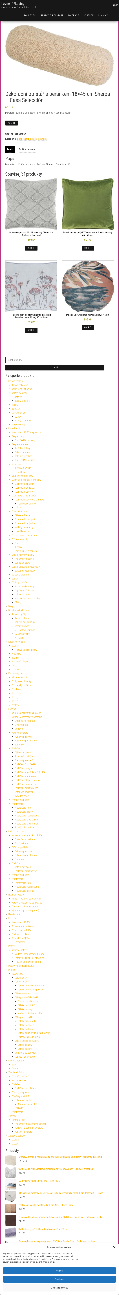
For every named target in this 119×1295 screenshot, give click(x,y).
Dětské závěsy (22, 993)
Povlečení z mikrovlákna (26, 788)
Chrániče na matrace (25, 720)
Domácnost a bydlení (18, 610)
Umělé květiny (18, 424)
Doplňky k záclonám (24, 590)
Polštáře (42, 138)
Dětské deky (21, 977)
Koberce (89, 15)
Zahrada (12, 1116)
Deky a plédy (17, 436)
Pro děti (12, 969)
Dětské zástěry (25, 1009)
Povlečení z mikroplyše (26, 784)
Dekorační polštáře (27, 138)
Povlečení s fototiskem (26, 776)
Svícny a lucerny (23, 420)
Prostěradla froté (23, 807)
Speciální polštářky (20, 938)
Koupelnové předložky (22, 475)
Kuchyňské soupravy (25, 487)
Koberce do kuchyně (25, 519)
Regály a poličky (22, 400)
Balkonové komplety (24, 586)
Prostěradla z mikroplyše (27, 827)
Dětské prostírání (26, 1005)
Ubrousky (16, 693)
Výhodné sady (22, 796)
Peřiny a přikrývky (23, 736)
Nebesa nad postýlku (25, 1056)
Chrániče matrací (19, 1076)
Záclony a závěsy (20, 582)
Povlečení (30, 15)
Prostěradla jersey (24, 811)
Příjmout (59, 1270)
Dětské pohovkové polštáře (31, 985)
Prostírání (16, 689)
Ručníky (103, 15)
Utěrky (18, 507)
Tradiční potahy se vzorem (24, 906)
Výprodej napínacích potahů (25, 910)
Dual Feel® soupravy (25, 440)
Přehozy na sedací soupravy (25, 535)
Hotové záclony (22, 594)
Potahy (11, 946)
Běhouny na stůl (19, 677)
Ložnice (12, 708)
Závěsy (18, 602)
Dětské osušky (25, 1044)
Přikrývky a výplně (20, 1096)
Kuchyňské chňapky (24, 483)
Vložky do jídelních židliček (31, 1013)
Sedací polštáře (22, 562)
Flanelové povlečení (24, 756)
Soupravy (19, 744)
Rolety (14, 1064)
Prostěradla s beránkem (26, 819)
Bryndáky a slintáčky (28, 1001)
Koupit (11, 122)
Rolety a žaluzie (16, 1060)
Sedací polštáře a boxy (22, 554)
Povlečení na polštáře (25, 1088)
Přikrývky (19, 1108)
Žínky (14, 665)
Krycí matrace (21, 724)
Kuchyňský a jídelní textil (23, 495)
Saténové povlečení (24, 792)
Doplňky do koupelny (21, 388)
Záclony (15, 1139)
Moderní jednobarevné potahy (26, 898)
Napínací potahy (16, 894)
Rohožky (15, 408)
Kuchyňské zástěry (24, 491)
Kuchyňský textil (16, 673)
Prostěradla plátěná (24, 890)
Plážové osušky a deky (26, 649)
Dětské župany (25, 1048)
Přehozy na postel (20, 799)
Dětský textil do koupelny (27, 1040)
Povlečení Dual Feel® (25, 764)
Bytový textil (14, 428)
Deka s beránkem (23, 452)
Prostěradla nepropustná (27, 815)
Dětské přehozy (25, 1029)
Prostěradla (17, 803)
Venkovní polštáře (23, 1131)
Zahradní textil (18, 1119)
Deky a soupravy (19, 444)
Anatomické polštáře (28, 1104)
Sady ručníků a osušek (26, 551)
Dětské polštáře (22, 981)
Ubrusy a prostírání (20, 574)
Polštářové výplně (23, 1100)
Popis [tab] (10, 149)
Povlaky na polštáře (21, 934)
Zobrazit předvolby (59, 1287)
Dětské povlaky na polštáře (31, 989)
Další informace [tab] (27, 149)
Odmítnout (59, 1279)
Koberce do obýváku (25, 523)
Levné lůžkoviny (12, 4)
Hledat (55, 367)
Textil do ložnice (16, 1072)
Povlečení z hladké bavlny (27, 780)
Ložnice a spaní (16, 831)
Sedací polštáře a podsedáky (25, 566)
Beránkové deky (22, 448)
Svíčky (18, 416)
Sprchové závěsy (19, 661)
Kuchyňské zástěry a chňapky (26, 479)
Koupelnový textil (16, 641)
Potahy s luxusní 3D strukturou (26, 902)
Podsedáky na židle (24, 558)
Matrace (73, 15)
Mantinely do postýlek (25, 1052)
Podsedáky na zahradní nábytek (30, 1123)
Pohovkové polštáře (21, 930)
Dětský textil (17, 973)
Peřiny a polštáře (52, 15)
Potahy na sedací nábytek (21, 965)
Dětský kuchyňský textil (26, 997)
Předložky (16, 653)
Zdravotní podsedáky (25, 570)
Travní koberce (22, 531)
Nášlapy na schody (24, 527)
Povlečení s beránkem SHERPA (30, 772)
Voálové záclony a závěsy (27, 598)
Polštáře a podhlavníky (26, 740)
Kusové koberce (19, 511)
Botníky (18, 396)
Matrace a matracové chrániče (26, 716)
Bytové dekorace (19, 385)
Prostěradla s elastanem (27, 823)
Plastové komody (26, 630)
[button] (114, 1247)
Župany (15, 669)
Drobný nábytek (19, 392)
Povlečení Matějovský (25, 768)
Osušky (18, 543)
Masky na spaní (19, 1080)
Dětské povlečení (23, 752)
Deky (10, 606)
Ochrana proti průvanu (22, 926)
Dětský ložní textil (23, 1017)
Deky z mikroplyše (23, 456)
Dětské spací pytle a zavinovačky (34, 1032)
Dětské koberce (22, 515)
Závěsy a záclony (16, 1135)
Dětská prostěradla (27, 1021)
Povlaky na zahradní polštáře (29, 1127)
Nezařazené (14, 914)
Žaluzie (14, 1068)
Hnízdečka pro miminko (29, 1037)
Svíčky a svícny (18, 412)
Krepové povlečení (24, 760)
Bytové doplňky (15, 381)
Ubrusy (14, 697)
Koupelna (16, 464)
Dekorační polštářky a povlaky (26, 432)
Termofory (20, 942)
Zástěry (15, 705)
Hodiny (14, 404)
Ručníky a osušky (23, 468)
